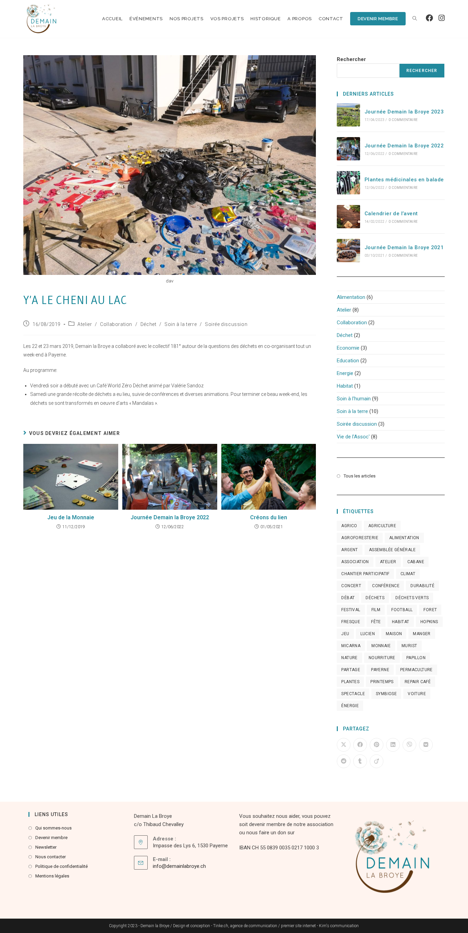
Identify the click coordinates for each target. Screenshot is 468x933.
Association (355, 561)
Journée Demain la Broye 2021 (404, 247)
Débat (348, 597)
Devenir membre (51, 837)
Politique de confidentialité (61, 866)
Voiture (417, 693)
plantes (350, 681)
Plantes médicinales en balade (404, 180)
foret (430, 609)
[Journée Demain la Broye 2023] (348, 114)
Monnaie (381, 645)
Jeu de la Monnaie (70, 517)
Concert (351, 585)
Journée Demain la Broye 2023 (404, 112)
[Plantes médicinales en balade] (348, 182)
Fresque (350, 621)
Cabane (415, 561)
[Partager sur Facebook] (360, 745)
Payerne (380, 669)
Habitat (345, 386)
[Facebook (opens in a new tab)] (429, 18)
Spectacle (353, 693)
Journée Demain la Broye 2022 (170, 517)
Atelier (84, 324)
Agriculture (382, 525)
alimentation (404, 537)
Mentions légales (52, 876)
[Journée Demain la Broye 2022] (348, 148)
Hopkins (429, 621)
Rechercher (351, 59)
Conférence (385, 585)
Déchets (375, 597)
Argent (349, 549)
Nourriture (382, 657)
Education (348, 361)
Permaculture (416, 669)
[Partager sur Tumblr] (360, 761)
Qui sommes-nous (53, 828)
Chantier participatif (365, 573)
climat (408, 573)
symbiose (386, 693)
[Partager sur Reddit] (343, 761)
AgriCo (349, 525)
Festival (350, 609)
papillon (416, 657)
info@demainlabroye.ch (179, 866)
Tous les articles (359, 475)
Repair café (418, 681)
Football (401, 609)
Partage (350, 669)
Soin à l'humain (354, 399)
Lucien (367, 633)
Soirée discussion (226, 324)
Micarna (350, 645)
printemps (382, 681)
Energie (345, 373)
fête (376, 621)
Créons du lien (268, 517)
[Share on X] (343, 745)
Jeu (345, 633)
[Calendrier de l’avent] (348, 216)
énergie (350, 705)
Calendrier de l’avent (391, 213)
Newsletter (46, 847)
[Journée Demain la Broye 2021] (348, 250)
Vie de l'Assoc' (353, 437)
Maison (394, 633)
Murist (409, 645)
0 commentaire (403, 120)
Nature (349, 657)
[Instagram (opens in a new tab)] (441, 18)
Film (376, 609)
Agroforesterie (359, 537)
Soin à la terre (180, 324)
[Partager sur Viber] (409, 745)
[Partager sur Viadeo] (376, 761)
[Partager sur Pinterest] (376, 745)
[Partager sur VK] (426, 745)
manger (421, 633)
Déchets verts (412, 597)
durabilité (422, 585)
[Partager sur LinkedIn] (393, 745)
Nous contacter (50, 856)
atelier (388, 561)
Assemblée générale (392, 549)
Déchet (148, 324)
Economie (348, 348)
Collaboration (116, 324)
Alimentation (351, 297)
